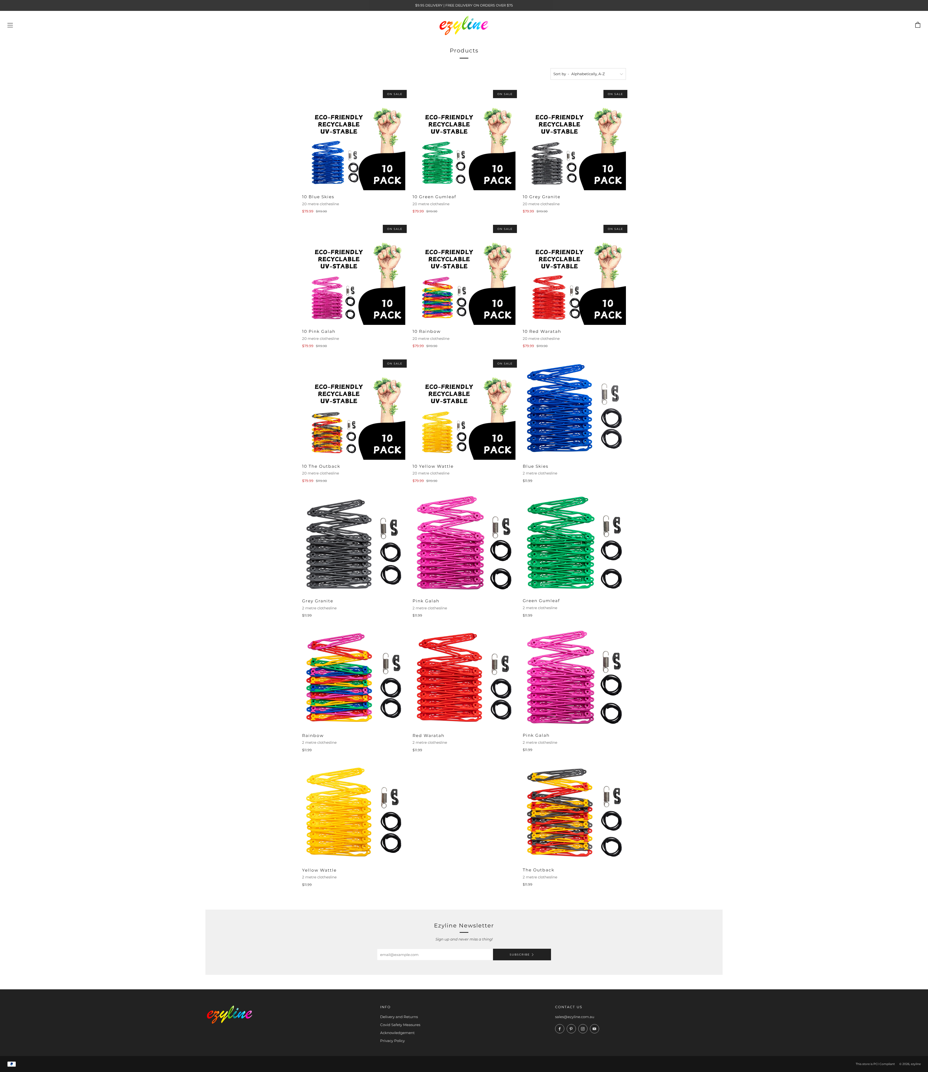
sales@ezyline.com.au (574, 1016)
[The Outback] (574, 811)
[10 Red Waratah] (574, 273)
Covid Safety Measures (400, 1024)
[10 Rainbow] (464, 273)
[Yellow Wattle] (353, 812)
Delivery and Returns (399, 1016)
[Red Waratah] (464, 677)
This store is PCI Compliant (875, 1064)
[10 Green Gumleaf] (464, 138)
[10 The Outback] (353, 408)
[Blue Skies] (574, 408)
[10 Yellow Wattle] (464, 408)
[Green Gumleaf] (574, 542)
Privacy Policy (392, 1040)
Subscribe (520, 954)
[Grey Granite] (353, 542)
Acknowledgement (397, 1032)
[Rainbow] (353, 677)
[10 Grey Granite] (574, 138)
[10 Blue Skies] (353, 138)
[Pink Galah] (464, 542)
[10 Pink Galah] (353, 273)
